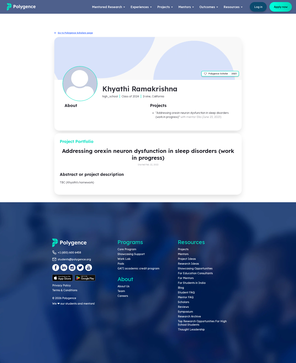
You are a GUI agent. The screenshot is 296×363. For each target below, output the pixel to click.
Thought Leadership (191, 329)
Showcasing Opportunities (195, 268)
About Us (123, 286)
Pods (121, 263)
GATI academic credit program (138, 268)
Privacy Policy (61, 285)
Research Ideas (188, 263)
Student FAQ (186, 292)
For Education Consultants (195, 273)
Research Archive (189, 316)
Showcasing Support (131, 254)
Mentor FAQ (186, 297)
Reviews (183, 306)
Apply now (281, 7)
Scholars (183, 302)
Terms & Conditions (64, 290)
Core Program (127, 249)
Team (121, 291)
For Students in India (192, 283)
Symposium (185, 311)
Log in (258, 7)
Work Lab (124, 259)
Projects (183, 249)
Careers (123, 296)
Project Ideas (187, 259)
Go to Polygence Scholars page (75, 33)
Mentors (183, 254)
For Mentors (186, 278)
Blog (181, 287)
